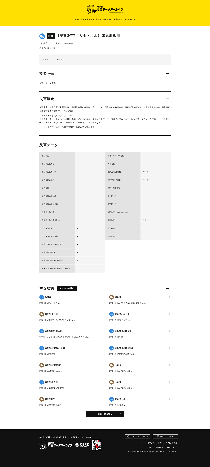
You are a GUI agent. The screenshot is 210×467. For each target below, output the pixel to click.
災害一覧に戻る (105, 414)
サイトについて (148, 443)
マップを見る (68, 288)
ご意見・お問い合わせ (168, 443)
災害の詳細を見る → (48, 48)
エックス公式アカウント (139, 436)
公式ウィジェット (167, 436)
